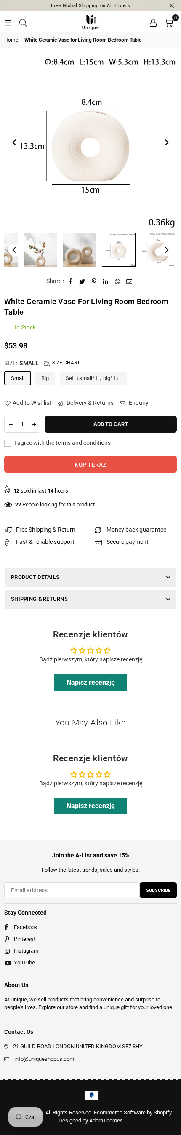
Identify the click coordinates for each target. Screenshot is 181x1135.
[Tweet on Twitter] (82, 281)
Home (11, 40)
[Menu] (8, 22)
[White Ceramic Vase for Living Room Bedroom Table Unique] (40, 250)
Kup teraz (90, 464)
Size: (42, 363)
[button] (169, 21)
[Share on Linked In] (106, 281)
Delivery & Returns (89, 402)
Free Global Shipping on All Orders (90, 5)
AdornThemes (106, 1120)
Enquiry (138, 402)
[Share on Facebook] (70, 281)
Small (17, 378)
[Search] (23, 22)
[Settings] (153, 21)
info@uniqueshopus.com (44, 1059)
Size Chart (65, 363)
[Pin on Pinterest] (94, 281)
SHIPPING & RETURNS (39, 599)
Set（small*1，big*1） (93, 378)
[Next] (166, 142)
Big (45, 378)
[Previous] (14, 142)
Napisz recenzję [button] (91, 682)
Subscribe (158, 890)
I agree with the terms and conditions (62, 442)
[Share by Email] (129, 281)
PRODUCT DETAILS (35, 577)
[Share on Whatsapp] (117, 281)
